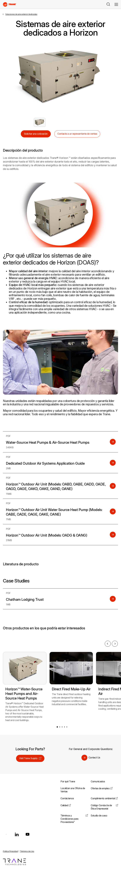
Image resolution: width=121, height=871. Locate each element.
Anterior (15, 77)
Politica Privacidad (10, 851)
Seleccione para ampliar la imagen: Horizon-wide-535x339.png (40, 122)
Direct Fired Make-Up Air (71, 689)
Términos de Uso (27, 851)
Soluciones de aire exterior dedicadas (21, 14)
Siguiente (105, 77)
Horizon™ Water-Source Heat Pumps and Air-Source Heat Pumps (23, 693)
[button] (57, 727)
